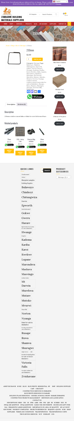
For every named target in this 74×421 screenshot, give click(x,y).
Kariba (42, 70)
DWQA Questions (26, 405)
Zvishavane (30, 89)
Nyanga (41, 79)
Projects (29, 24)
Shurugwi (40, 86)
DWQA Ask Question (11, 405)
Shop (11, 24)
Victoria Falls (37, 87)
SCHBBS (57, 402)
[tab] (11, 104)
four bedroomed (26, 209)
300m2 (23, 177)
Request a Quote (54, 409)
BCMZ (19, 386)
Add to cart (37, 59)
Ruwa (28, 86)
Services (19, 24)
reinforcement (32, 80)
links (38, 72)
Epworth (39, 67)
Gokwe (29, 68)
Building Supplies (27, 183)
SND (62, 402)
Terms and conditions (25, 412)
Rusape (41, 84)
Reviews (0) (22, 104)
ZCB (52, 414)
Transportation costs (58, 412)
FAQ (6, 407)
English (57, 1)
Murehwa (30, 77)
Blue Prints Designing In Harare (37, 393)
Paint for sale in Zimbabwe (27, 324)
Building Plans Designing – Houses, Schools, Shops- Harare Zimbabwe (37, 396)
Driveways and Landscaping (52, 398)
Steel (17, 45)
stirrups (29, 87)
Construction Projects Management (25, 398)
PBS (40, 402)
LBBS (36, 402)
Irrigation (24, 236)
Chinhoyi (37, 65)
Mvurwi (29, 79)
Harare (39, 68)
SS (66, 402)
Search (47, 170)
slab (31, 351)
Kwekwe (34, 72)
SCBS (64, 409)
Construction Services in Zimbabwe (37, 391)
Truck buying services (28, 414)
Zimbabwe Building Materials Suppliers (12, 18)
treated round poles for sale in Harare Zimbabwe (28, 357)
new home (7, 409)
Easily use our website (43, 405)
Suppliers (53, 24)
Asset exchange (9, 386)
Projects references (38, 409)
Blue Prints (32, 386)
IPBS (31, 402)
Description (11, 104)
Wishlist (46, 414)
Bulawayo (30, 65)
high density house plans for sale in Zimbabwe (28, 227)
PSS (44, 402)
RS (52, 402)
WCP (40, 414)
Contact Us (62, 24)
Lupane (43, 72)
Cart (32, 389)
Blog (35, 24)
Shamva (33, 86)
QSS (48, 402)
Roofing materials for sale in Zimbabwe (27, 328)
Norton (35, 79)
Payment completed (21, 409)
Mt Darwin (37, 75)
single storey (25, 351)
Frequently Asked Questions (19, 407)
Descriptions (12, 402)
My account (43, 24)
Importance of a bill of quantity (45, 407)
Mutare (36, 77)
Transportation (41, 412)
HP (49, 386)
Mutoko (42, 77)
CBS (24, 402)
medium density (25, 278)
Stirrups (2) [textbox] (62, 177)
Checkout (39, 389)
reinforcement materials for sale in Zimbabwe (36, 83)
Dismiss (58, 4)
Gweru (34, 68)
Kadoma (36, 70)
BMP (53, 386)
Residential (42, 386)
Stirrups (22, 45)
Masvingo (30, 75)
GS (28, 402)
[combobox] (63, 177)
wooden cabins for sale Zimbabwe (27, 371)
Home (5, 24)
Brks (20, 402)
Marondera (30, 73)
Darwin (24, 201)
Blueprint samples (28, 180)
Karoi (28, 72)
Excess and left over (61, 405)
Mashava (38, 73)
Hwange (29, 70)
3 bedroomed (25, 174)
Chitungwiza (31, 67)
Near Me (24, 309)
